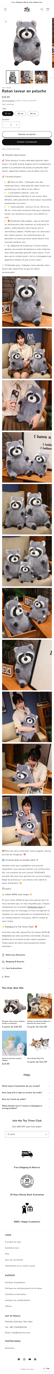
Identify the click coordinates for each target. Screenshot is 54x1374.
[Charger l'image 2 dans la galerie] (26, 77)
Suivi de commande (14, 1260)
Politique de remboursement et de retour (23, 1288)
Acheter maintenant (27, 142)
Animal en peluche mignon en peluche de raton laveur (38, 1022)
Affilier (8, 1306)
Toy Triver (30, 1369)
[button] (5, 9)
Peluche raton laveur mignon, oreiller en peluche (13, 1022)
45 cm (33, 113)
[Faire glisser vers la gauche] (3, 78)
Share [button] (7, 976)
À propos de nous (13, 1242)
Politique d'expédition (15, 1282)
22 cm (8, 113)
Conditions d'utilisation (15, 1294)
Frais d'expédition (8, 101)
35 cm (20, 113)
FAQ (7, 1254)
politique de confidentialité (17, 1300)
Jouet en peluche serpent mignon (12, 1059)
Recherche (9, 1348)
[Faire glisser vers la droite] (51, 78)
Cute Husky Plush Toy (35, 1058)
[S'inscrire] (46, 1134)
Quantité (5, 119)
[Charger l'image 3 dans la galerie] (41, 77)
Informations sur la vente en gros (20, 1266)
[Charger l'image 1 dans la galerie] (12, 77)
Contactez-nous (12, 1248)
